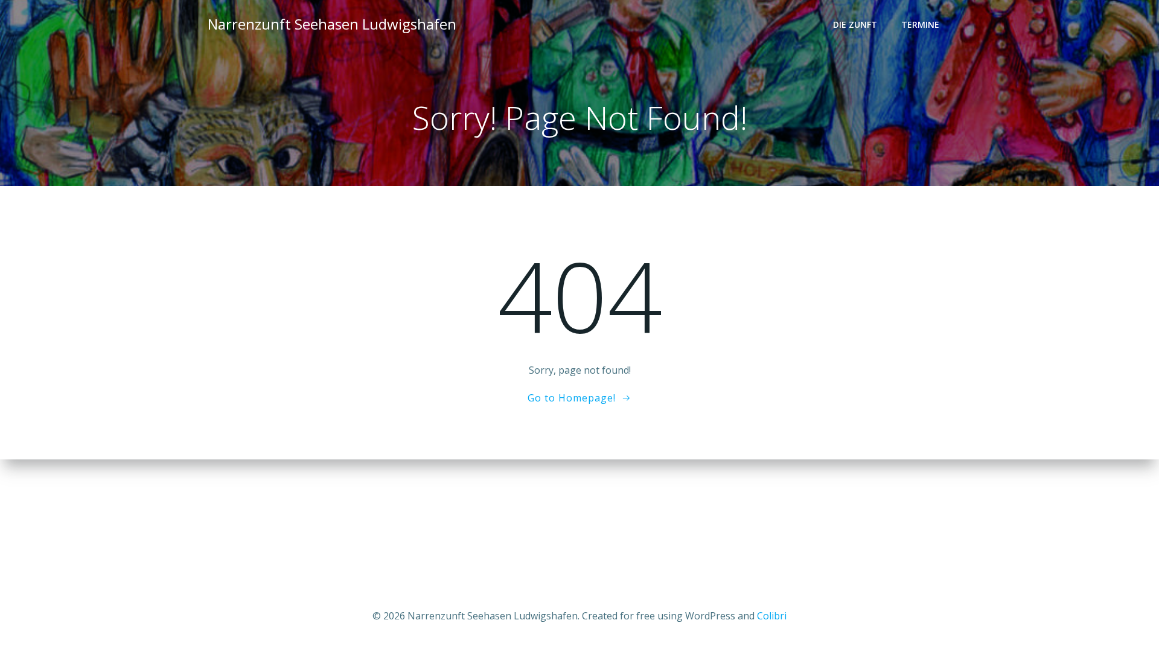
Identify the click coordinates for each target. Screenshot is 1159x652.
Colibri (772, 615)
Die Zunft (855, 24)
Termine (920, 24)
